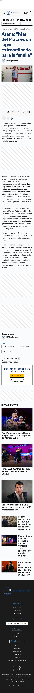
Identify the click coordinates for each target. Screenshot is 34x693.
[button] (4, 118)
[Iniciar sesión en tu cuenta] (30, 13)
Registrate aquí (17, 382)
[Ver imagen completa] (30, 67)
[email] (13, 112)
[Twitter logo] (13, 620)
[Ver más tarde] (3, 112)
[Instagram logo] (21, 620)
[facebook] (18, 112)
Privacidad (12, 686)
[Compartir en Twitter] (8, 112)
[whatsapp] (23, 112)
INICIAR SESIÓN (18, 376)
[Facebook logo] (17, 620)
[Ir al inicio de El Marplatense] (13, 13)
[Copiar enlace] (28, 112)
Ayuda (4, 686)
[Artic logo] (17, 668)
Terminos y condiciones (24, 686)
